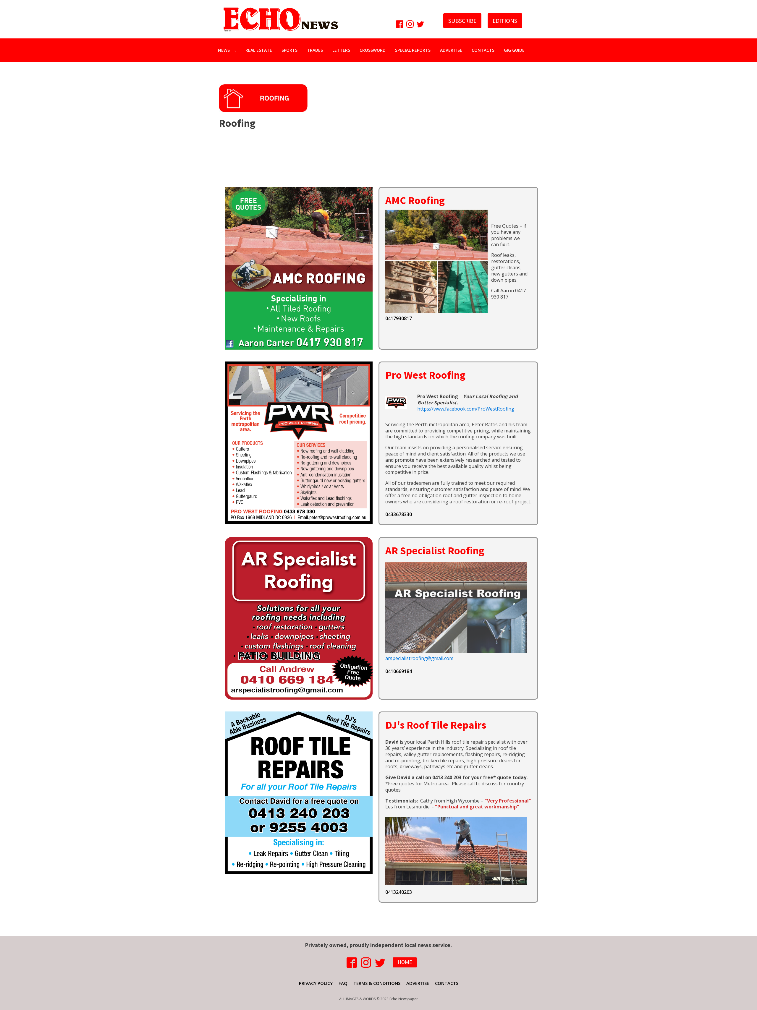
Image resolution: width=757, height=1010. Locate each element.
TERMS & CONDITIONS (376, 983)
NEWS (224, 50)
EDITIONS (505, 20)
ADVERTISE (451, 50)
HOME (405, 962)
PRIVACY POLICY (316, 983)
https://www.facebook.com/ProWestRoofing (465, 409)
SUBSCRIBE (462, 20)
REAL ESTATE (258, 50)
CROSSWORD (373, 50)
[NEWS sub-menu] (236, 50)
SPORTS (289, 50)
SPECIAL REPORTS (413, 50)
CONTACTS (483, 50)
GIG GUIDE (514, 50)
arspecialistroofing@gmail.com (419, 658)
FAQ (343, 983)
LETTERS (341, 50)
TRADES (315, 50)
